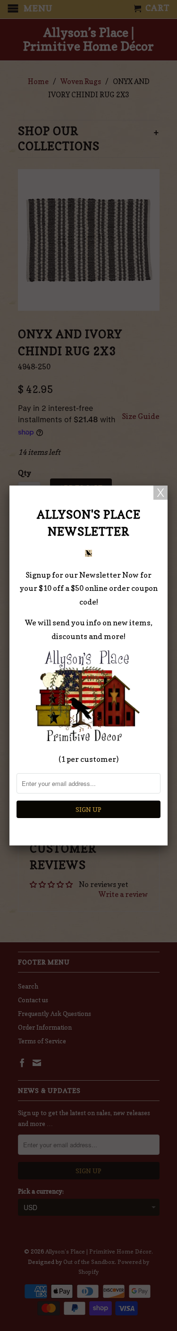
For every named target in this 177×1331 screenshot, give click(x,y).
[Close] (160, 493)
